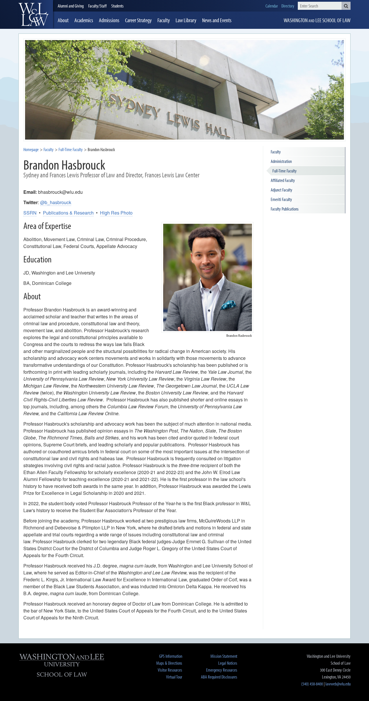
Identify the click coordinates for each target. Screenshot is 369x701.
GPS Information (170, 656)
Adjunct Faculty (281, 190)
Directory (287, 6)
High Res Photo (116, 212)
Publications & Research (68, 212)
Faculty (49, 149)
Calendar (272, 6)
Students (117, 6)
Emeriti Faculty (281, 199)
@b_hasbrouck (55, 202)
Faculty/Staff (97, 6)
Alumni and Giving (71, 6)
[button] (346, 6)
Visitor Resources (170, 670)
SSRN (30, 212)
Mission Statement (223, 656)
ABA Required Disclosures (219, 677)
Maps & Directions (169, 663)
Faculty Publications (285, 209)
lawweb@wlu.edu (338, 684)
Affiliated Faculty (283, 180)
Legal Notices (227, 663)
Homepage (31, 149)
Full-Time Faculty (284, 171)
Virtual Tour (174, 677)
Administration (281, 161)
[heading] (35, 14)
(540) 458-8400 (312, 684)
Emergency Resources (221, 670)
